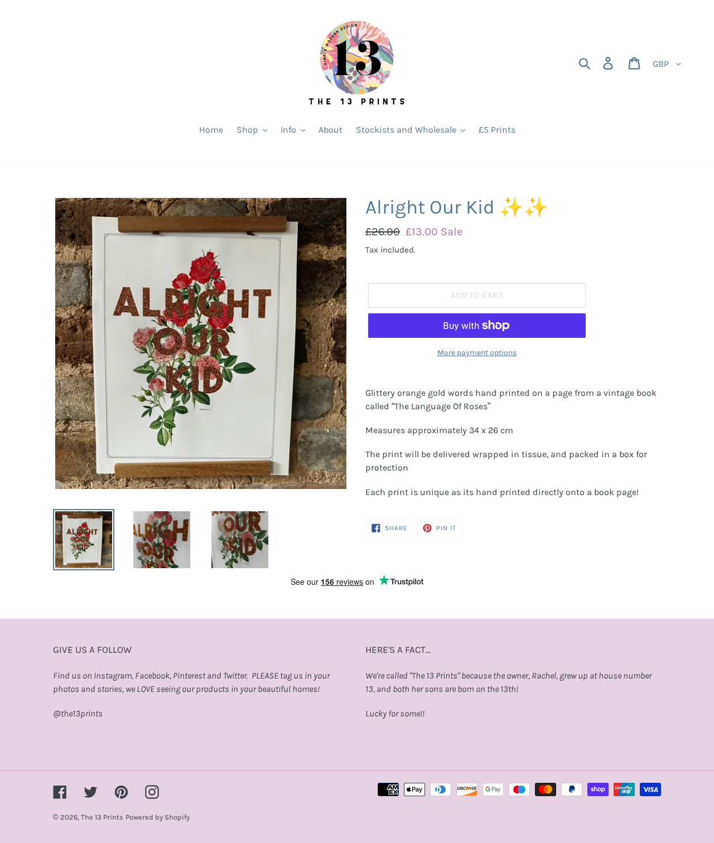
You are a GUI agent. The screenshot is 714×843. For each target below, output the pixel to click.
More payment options (477, 352)
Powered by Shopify (158, 817)
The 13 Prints (102, 817)
